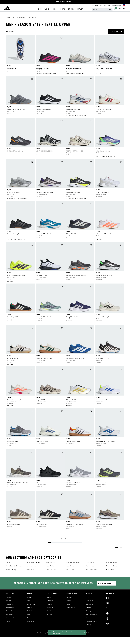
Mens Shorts (90, 562)
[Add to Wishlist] (32, 38)
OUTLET (80, 9)
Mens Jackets (50, 562)
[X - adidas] (115, 608)
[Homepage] (7, 8)
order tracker (107, 5)
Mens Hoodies (30, 570)
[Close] (50, 632)
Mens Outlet (110, 570)
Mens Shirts (70, 566)
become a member (116, 5)
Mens (8, 562)
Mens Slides (90, 566)
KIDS (55, 9)
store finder (95, 5)
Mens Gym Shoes (111, 566)
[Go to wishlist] (119, 9)
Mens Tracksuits (111, 562)
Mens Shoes (70, 570)
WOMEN (47, 9)
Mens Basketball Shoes (14, 566)
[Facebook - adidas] (115, 598)
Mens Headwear (31, 566)
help (101, 5)
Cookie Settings (42, 633)
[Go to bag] (124, 9)
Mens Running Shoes (73, 562)
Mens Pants (50, 566)
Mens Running (51, 570)
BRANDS (71, 9)
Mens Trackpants (91, 570)
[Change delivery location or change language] (124, 5)
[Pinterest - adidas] (115, 613)
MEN (39, 9)
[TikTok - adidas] (115, 618)
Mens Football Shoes (33, 562)
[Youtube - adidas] (115, 624)
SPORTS (62, 9)
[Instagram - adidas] (115, 603)
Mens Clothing (11, 570)
